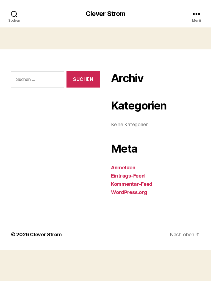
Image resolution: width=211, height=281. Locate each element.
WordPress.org (129, 192)
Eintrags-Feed (128, 176)
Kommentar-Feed (131, 184)
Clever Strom (105, 13)
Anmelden (123, 167)
